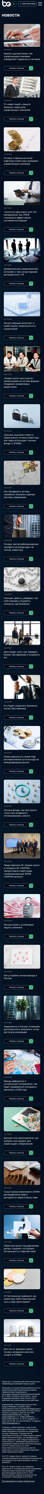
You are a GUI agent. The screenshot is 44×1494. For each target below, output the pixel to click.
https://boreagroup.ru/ (11, 1423)
